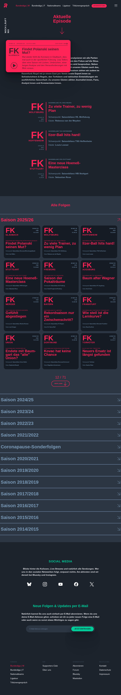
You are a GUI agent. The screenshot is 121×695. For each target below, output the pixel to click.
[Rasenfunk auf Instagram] (45, 584)
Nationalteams (54, 5)
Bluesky (76, 674)
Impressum (104, 674)
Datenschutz (105, 670)
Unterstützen (99, 5)
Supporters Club (50, 666)
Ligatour (66, 5)
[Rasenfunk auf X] (92, 584)
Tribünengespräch (80, 5)
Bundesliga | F (38, 5)
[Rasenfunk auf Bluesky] (29, 584)
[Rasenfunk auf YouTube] (60, 584)
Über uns (46, 670)
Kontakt (102, 666)
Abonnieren (78, 666)
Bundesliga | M (23, 5)
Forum (76, 670)
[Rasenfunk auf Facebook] (76, 584)
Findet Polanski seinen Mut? (40, 51)
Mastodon (77, 678)
